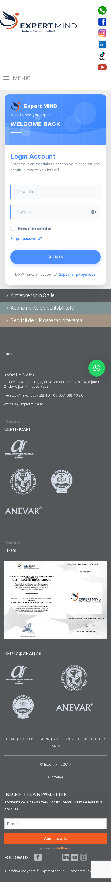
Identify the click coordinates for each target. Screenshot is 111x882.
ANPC (56, 746)
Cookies (98, 739)
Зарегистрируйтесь (77, 274)
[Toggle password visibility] (93, 212)
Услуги (26, 739)
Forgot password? (26, 238)
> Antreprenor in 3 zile (30, 295)
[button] (96, 368)
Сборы (43, 739)
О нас (10, 739)
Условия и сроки (71, 739)
